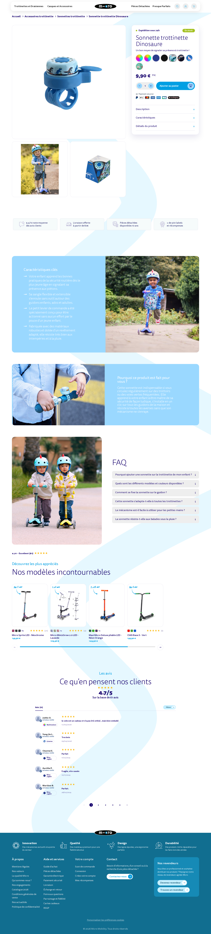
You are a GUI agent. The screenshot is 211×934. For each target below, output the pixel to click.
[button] (30, 553)
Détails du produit (146, 126)
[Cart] (194, 6)
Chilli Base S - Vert (137, 635)
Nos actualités (19, 902)
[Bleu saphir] (156, 58)
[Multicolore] (139, 58)
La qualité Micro (20, 875)
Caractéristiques (145, 117)
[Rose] (58, 630)
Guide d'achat (50, 866)
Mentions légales (20, 866)
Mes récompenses (84, 880)
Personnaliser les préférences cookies (105, 920)
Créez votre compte (85, 875)
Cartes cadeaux (51, 903)
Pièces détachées (52, 871)
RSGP (46, 908)
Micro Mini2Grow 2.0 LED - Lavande (64, 636)
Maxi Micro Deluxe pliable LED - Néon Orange (105, 636)
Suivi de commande (85, 866)
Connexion (80, 871)
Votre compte (84, 859)
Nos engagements (21, 885)
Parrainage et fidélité (54, 898)
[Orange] (96, 630)
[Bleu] (135, 630)
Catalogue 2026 (20, 889)
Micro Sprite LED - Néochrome (28, 635)
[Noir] (164, 58)
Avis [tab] (39, 707)
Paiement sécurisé (52, 880)
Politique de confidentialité (26, 906)
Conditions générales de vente (24, 896)
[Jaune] (90, 630)
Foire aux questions (53, 894)
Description (142, 109)
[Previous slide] (15, 647)
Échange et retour (52, 889)
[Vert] (55, 630)
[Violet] (13, 630)
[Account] (185, 6)
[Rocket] (181, 58)
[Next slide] (160, 647)
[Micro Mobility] (105, 6)
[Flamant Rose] (139, 66)
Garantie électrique (53, 875)
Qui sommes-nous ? (22, 880)
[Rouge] (128, 630)
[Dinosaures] (172, 58)
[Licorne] (189, 58)
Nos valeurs (18, 871)
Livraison (48, 885)
